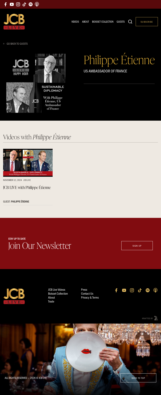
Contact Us (87, 293)
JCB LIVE (27, 179)
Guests (121, 21)
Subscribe (147, 21)
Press (84, 289)
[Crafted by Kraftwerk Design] (150, 318)
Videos (75, 21)
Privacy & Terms (90, 297)
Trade (51, 301)
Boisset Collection (102, 21)
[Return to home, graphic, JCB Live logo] (14, 21)
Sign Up (137, 245)
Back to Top (138, 377)
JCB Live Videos (56, 289)
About (85, 21)
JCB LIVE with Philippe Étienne (27, 187)
